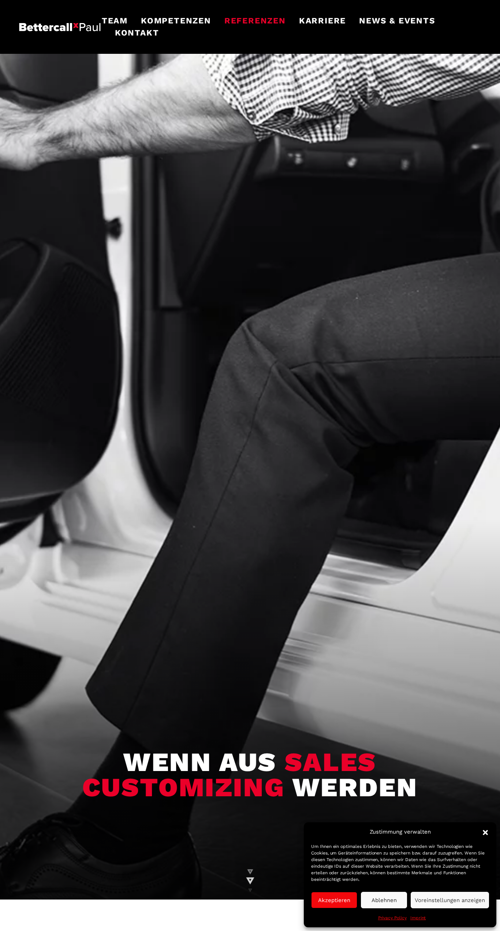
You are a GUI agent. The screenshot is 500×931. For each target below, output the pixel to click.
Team (115, 20)
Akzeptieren (334, 900)
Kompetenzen (176, 20)
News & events (397, 20)
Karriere (322, 20)
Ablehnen (384, 900)
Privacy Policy (392, 917)
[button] (485, 831)
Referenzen (255, 20)
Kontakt (137, 32)
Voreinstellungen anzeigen (450, 900)
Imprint (418, 917)
